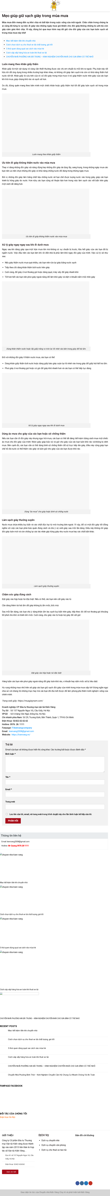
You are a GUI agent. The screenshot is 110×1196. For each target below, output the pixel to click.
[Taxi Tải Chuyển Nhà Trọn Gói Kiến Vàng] (55, 5)
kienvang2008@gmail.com (21, 731)
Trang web (10, 802)
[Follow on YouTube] (90, 1183)
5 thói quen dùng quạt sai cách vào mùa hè (25, 48)
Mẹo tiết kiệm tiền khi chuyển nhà (20, 41)
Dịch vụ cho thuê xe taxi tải (54, 1150)
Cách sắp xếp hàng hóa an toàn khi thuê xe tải (26, 52)
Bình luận (10, 754)
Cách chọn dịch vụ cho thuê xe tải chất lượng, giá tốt (29, 44)
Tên (7, 777)
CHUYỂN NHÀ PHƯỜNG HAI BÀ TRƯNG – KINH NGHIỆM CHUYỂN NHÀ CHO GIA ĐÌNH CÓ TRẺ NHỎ (49, 57)
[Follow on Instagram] (82, 1183)
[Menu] (3, 5)
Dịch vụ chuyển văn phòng (53, 1145)
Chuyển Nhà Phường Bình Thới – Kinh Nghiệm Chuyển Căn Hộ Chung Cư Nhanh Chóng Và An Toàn (51, 1075)
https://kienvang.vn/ (21, 734)
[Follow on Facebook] (77, 1183)
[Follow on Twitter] (86, 1183)
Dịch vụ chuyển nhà (50, 1140)
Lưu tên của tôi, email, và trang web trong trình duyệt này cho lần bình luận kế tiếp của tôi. (51, 814)
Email (8, 789)
